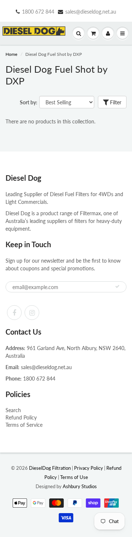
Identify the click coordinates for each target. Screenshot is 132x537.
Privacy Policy (88, 468)
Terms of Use (74, 477)
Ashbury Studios (80, 486)
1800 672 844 (38, 11)
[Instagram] (32, 312)
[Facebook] (14, 312)
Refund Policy (21, 417)
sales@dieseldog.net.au (90, 11)
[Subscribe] (117, 286)
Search (13, 410)
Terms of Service (24, 425)
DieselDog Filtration (50, 468)
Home (11, 54)
